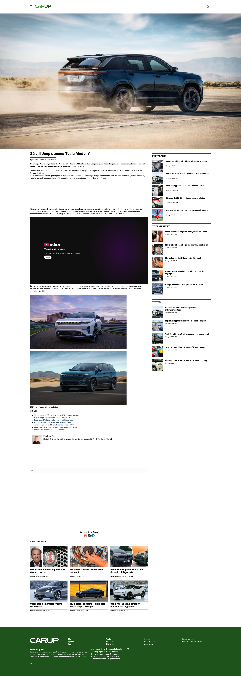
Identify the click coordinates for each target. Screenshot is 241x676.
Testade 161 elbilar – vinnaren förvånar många (185, 347)
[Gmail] (85, 535)
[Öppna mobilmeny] (31, 6)
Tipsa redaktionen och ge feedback (105, 659)
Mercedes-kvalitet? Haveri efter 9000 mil (183, 258)
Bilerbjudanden (115, 576)
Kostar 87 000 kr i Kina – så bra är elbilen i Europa (186, 360)
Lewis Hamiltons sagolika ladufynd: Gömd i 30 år (186, 232)
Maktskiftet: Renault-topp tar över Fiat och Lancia (186, 245)
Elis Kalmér (52, 160)
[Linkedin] (93, 535)
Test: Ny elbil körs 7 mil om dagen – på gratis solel (187, 334)
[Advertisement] (86, 194)
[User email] (32, 471)
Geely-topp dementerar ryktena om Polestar (184, 284)
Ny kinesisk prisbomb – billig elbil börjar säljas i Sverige (87, 605)
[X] (89, 535)
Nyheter (32, 160)
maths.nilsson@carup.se (108, 654)
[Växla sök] (208, 7)
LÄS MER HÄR (80, 657)
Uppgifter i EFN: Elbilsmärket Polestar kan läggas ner (125, 605)
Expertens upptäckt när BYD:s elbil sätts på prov (185, 321)
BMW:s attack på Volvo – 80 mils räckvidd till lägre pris (127, 571)
